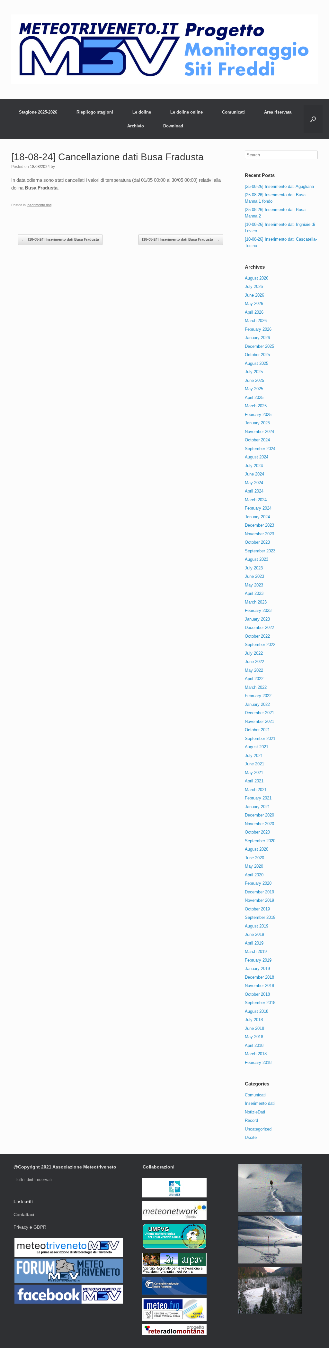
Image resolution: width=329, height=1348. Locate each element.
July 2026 (254, 286)
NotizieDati (255, 1112)
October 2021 (257, 729)
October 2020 (257, 832)
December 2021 (259, 712)
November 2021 (259, 721)
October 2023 (257, 542)
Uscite (251, 1137)
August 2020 (256, 849)
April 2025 (254, 397)
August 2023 (256, 559)
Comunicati (233, 112)
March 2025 (256, 405)
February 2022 (258, 695)
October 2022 (257, 636)
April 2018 (254, 1045)
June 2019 (254, 934)
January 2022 (257, 704)
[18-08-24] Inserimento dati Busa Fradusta (60, 239)
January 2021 (257, 806)
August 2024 (256, 457)
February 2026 (258, 329)
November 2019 (259, 900)
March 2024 (256, 499)
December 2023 (259, 525)
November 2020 (259, 823)
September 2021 (260, 738)
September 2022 (260, 644)
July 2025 (254, 371)
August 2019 (256, 926)
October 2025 (257, 354)
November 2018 (259, 985)
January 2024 (257, 516)
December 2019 (259, 892)
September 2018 (260, 1002)
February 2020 (258, 883)
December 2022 (259, 627)
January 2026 (257, 337)
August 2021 (256, 746)
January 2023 (257, 619)
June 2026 (254, 295)
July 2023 (254, 568)
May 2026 (254, 303)
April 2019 (254, 943)
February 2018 (258, 1062)
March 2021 (256, 789)
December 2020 (259, 815)
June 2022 (254, 661)
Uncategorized (258, 1129)
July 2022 (254, 653)
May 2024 (254, 482)
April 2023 (254, 593)
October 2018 (257, 994)
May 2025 (254, 388)
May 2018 (254, 1036)
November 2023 (259, 533)
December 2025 (259, 346)
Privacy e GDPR (29, 1227)
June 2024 (254, 474)
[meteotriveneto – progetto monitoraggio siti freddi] (164, 49)
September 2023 (260, 551)
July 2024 (254, 465)
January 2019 (257, 968)
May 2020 (254, 866)
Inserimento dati (39, 205)
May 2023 (254, 585)
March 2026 (256, 320)
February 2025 (258, 414)
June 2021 (254, 764)
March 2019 (256, 951)
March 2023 (256, 602)
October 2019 (257, 909)
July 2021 (254, 755)
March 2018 (256, 1053)
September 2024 (260, 448)
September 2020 (260, 840)
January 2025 (257, 422)
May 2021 (254, 772)
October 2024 (257, 440)
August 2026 (256, 278)
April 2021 (254, 781)
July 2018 (254, 1019)
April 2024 (254, 491)
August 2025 (256, 363)
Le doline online (186, 112)
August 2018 (256, 1011)
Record (251, 1120)
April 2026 (254, 312)
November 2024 (259, 431)
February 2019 (258, 960)
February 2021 (258, 798)
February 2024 (258, 508)
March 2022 (256, 687)
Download (173, 126)
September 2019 (260, 917)
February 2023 (258, 610)
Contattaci (23, 1214)
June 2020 (254, 857)
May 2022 (254, 670)
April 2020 (254, 875)
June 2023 (254, 576)
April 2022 (254, 678)
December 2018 (259, 977)
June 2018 (254, 1028)
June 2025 (254, 380)
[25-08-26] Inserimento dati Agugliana (279, 186)
